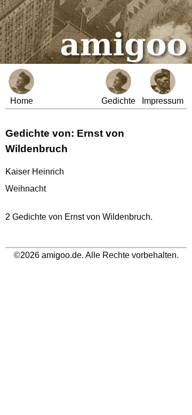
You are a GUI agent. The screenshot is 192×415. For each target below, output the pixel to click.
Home (21, 100)
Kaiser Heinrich (34, 171)
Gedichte (118, 100)
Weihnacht (25, 188)
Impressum (162, 100)
